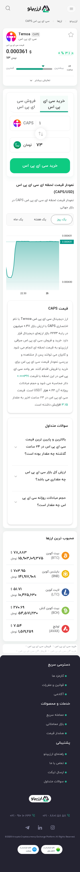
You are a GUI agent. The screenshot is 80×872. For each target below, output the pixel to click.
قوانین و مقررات (53, 685)
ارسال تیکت (56, 772)
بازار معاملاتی (55, 724)
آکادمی (59, 694)
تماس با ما (57, 763)
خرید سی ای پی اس (40, 166)
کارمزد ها (58, 676)
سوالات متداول (54, 781)
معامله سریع (55, 715)
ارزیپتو (73, 21)
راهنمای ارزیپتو (54, 754)
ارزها (59, 21)
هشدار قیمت (55, 733)
